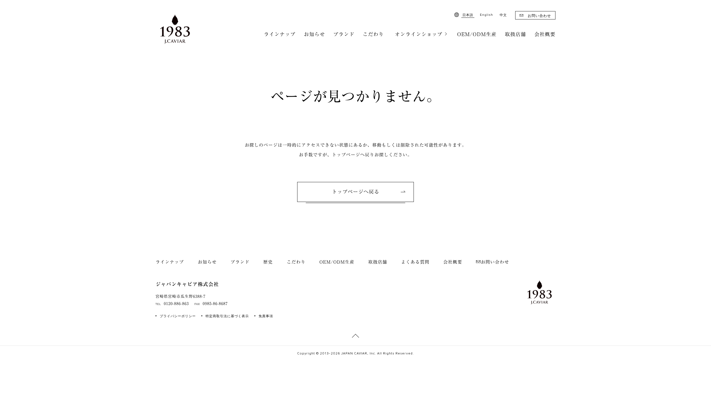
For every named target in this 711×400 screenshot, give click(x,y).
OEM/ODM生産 (477, 34)
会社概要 (544, 34)
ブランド (343, 34)
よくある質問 (415, 262)
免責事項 (266, 316)
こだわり (373, 34)
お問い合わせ (539, 15)
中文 (503, 15)
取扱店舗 (515, 34)
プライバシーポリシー (178, 316)
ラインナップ (280, 34)
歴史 (268, 262)
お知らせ (314, 34)
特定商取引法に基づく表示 (227, 316)
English (486, 14)
